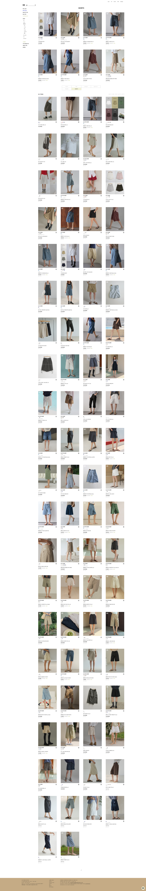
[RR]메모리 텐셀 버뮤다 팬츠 (110, 604)
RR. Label (24, 8)
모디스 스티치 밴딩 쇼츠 (109, 419)
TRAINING (66, 88)
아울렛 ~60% (25, 45)
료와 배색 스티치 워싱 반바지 (87, 272)
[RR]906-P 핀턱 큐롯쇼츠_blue (88, 493)
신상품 (109, 94)
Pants (24, 23)
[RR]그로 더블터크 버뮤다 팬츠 (43, 566)
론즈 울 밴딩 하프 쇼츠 (86, 713)
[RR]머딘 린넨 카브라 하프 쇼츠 (66, 604)
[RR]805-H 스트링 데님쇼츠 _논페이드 (44, 859)
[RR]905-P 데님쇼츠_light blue (43, 530)
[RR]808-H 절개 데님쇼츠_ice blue (112, 309)
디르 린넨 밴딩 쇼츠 (86, 199)
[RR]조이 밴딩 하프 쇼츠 (42, 824)
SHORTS (76, 88)
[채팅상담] (143, 888)
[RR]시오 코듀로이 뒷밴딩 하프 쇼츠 (111, 714)
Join (111, 1)
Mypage (121, 1)
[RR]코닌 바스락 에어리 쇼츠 (87, 640)
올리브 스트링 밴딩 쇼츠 (64, 420)
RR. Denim (25, 10)
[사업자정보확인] (87, 883)
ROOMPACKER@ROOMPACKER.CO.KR (76, 882)
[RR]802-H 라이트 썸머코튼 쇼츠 (88, 567)
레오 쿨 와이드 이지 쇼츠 (87, 383)
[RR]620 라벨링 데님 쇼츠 (65, 859)
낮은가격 (122, 94)
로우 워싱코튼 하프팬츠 (42, 492)
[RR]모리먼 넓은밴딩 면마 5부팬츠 (111, 78)
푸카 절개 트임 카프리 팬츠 (65, 345)
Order (118, 1)
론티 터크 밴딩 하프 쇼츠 (109, 787)
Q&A (49, 884)
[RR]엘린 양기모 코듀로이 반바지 (66, 714)
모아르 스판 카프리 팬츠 (87, 419)
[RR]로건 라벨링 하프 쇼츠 (65, 457)
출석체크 (24, 47)
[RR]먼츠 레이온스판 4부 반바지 (88, 677)
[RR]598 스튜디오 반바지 (110, 493)
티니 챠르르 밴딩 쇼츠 (109, 346)
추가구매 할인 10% (26, 43)
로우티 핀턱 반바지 (86, 235)
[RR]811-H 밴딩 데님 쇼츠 (110, 41)
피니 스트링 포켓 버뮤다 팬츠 (65, 751)
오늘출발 (24, 41)
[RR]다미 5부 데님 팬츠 (87, 530)
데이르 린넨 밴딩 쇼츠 (64, 124)
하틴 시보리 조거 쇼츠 (41, 161)
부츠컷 (25, 30)
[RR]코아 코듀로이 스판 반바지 (43, 751)
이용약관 (50, 883)
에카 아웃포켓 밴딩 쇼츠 (42, 788)
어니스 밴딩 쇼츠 (63, 161)
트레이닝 (25, 31)
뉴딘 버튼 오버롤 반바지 (109, 383)
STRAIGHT (86, 86)
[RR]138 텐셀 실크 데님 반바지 (66, 824)
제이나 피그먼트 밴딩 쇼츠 (110, 161)
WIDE (76, 86)
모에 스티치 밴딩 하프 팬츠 (87, 78)
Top (23, 20)
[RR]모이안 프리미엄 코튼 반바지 (43, 641)
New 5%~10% (25, 12)
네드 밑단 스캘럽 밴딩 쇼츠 (110, 750)
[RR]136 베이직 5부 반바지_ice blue (44, 714)
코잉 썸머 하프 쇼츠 (86, 787)
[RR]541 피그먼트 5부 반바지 (110, 530)
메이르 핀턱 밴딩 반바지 (109, 124)
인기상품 (112, 94)
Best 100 (24, 14)
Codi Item (24, 38)
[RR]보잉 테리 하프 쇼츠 (109, 457)
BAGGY (67, 86)
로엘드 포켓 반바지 (86, 750)
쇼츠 (24, 33)
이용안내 (50, 881)
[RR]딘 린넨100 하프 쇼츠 (65, 530)
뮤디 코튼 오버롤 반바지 (64, 493)
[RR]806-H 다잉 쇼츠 (64, 383)
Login (108, 1)
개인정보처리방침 (51, 882)
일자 (24, 28)
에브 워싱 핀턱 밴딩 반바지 (87, 824)
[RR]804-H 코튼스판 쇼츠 (42, 420)
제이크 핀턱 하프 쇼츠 (41, 198)
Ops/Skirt (24, 35)
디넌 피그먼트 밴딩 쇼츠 (42, 124)
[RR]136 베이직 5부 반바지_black (111, 676)
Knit (23, 36)
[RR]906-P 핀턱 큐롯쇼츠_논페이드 (89, 457)
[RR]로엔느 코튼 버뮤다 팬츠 (110, 641)
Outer (24, 22)
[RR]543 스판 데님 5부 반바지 (66, 677)
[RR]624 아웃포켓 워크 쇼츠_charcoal (112, 567)
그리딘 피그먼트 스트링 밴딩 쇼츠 (43, 382)
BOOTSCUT (96, 86)
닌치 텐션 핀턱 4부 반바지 (42, 345)
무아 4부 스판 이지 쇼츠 (109, 199)
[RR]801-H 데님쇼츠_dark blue (111, 824)
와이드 (25, 27)
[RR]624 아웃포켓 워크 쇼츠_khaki (44, 604)
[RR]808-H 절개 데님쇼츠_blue (43, 78)
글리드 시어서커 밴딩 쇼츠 (87, 162)
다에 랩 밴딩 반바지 (41, 41)
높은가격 (119, 94)
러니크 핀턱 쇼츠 (85, 308)
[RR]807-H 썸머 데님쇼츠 (65, 78)
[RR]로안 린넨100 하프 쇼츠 (87, 604)
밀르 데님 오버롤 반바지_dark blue (43, 309)
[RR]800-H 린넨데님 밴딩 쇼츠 (88, 41)
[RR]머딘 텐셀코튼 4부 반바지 (43, 676)
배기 (24, 25)
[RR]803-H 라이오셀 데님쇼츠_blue (44, 457)
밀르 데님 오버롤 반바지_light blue (66, 309)
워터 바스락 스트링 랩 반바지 (65, 41)
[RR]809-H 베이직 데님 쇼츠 (65, 199)
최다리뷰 (116, 94)
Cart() (115, 1)
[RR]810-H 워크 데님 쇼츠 (65, 236)
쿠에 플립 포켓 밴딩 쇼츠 (64, 787)
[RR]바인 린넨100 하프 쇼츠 (65, 641)
